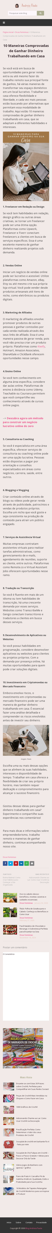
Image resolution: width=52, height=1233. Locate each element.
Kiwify (41, 346)
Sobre (18, 1222)
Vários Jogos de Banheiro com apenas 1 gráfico (29, 1166)
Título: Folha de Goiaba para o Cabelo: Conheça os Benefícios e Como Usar (33, 911)
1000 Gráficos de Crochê (27, 1107)
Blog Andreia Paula (33, 1228)
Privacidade (41, 1222)
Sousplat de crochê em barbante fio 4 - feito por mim (32, 1143)
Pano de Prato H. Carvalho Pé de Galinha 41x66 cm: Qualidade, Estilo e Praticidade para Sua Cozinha (32, 1179)
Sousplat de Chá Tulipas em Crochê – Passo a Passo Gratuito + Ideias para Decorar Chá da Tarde (32, 1156)
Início (9, 1222)
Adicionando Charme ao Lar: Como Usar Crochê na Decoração (31, 1119)
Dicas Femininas (21, 32)
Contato (29, 1222)
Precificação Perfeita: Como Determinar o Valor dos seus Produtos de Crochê (28, 1132)
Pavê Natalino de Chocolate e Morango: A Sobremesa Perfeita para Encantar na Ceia (33, 929)
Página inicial (8, 32)
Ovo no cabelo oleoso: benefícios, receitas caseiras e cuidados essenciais (32, 897)
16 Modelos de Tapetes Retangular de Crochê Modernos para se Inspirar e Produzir (32, 1191)
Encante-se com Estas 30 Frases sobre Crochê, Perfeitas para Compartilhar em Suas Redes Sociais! (32, 1086)
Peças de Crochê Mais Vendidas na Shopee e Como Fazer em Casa (31, 1097)
